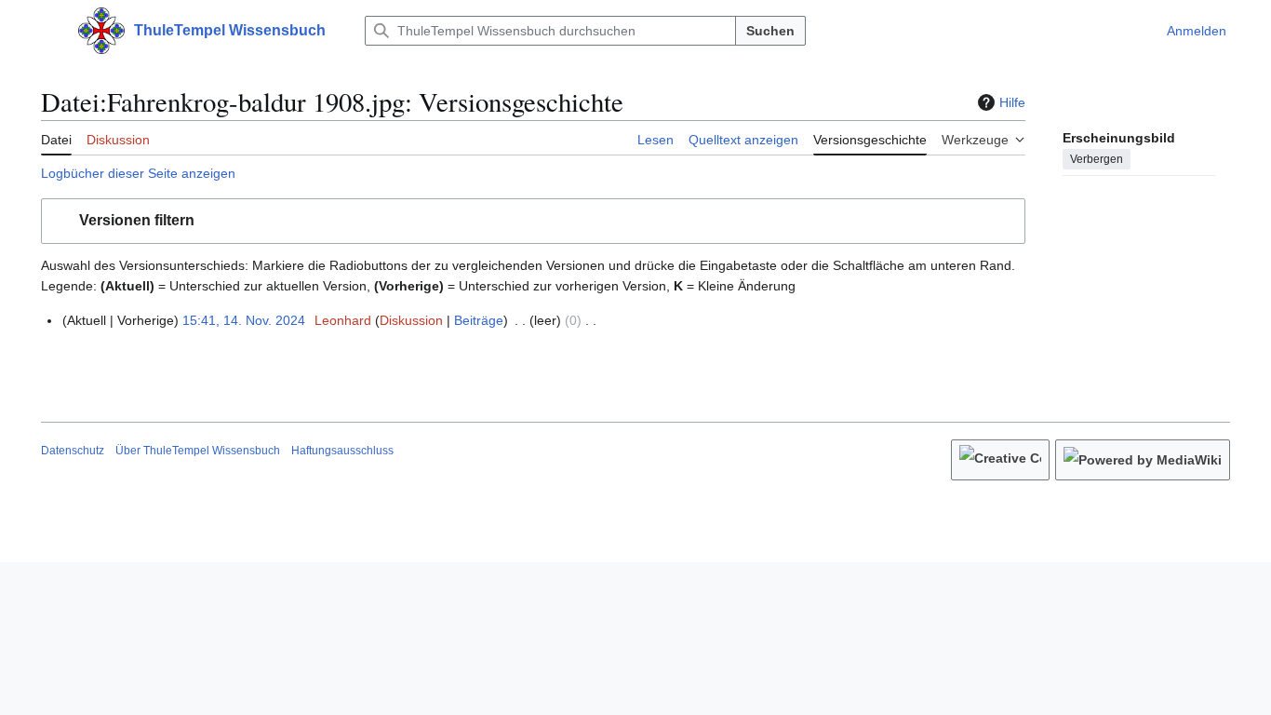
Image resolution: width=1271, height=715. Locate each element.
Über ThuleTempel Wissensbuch (197, 450)
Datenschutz (72, 450)
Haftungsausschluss (342, 450)
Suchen (770, 30)
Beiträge (478, 320)
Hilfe (1012, 102)
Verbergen (1096, 159)
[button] (50, 31)
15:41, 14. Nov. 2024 (243, 320)
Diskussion (411, 320)
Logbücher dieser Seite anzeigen (138, 173)
